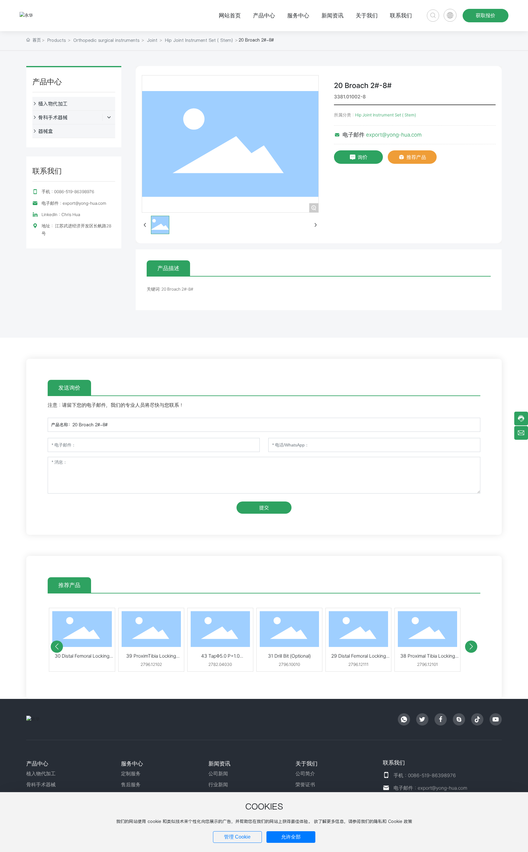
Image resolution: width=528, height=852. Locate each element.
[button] (57, 647)
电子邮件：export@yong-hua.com (74, 203)
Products (56, 40)
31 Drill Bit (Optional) (289, 656)
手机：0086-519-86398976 (68, 191)
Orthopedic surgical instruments (106, 40)
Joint (152, 40)
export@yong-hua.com (394, 134)
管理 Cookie (237, 836)
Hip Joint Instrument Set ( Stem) (199, 40)
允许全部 (291, 836)
